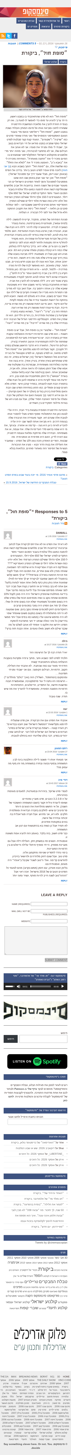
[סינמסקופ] (35, 8)
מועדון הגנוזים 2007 (27, 1400)
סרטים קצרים (14, 1291)
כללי (12, 1396)
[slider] (40, 986)
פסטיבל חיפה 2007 (54, 1419)
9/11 (52, 1376)
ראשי (66, 21)
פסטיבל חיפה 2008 (33, 1419)
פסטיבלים (11, 1295)
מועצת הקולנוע (8, 1400)
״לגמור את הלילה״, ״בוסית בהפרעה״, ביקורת (39, 1204)
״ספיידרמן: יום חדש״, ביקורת (47, 1226)
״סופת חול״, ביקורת (44, 53)
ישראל (19, 1396)
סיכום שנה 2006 (62, 1406)
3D (65, 1258)
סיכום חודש (27, 1291)
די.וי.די (32, 1390)
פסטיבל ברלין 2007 (20, 1413)
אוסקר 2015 (25, 1263)
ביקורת (63, 62)
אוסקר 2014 (37, 1263)
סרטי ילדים (54, 1409)
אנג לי (24, 1383)
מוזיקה (42, 1287)
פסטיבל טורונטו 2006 (11, 1419)
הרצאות (46, 27)
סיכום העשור (7, 1403)
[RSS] (3, 37)
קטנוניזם (42, 1308)
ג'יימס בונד (65, 1390)
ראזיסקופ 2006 (21, 1436)
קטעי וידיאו (60, 1436)
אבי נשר (59, 1257)
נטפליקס (62, 1291)
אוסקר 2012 (60, 1262)
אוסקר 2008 (55, 1383)
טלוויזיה (65, 1396)
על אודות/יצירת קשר (49, 21)
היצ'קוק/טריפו (54, 1393)
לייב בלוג (60, 1287)
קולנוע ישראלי (50, 62)
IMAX (13, 1376)
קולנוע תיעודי (57, 1308)
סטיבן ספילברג (41, 1291)
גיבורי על (33, 1270)
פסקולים (62, 1302)
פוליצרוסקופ (10, 1409)
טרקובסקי (29, 1396)
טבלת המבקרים (26, 21)
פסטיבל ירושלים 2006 (58, 1423)
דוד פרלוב (42, 1390)
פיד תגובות (58, 523)
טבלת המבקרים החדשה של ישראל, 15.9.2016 (31, 482)
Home (66, 1376)
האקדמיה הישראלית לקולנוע (55, 1276)
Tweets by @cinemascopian (51, 1242)
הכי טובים (40, 1393)
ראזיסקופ (34, 1436)
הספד (38, 1276)
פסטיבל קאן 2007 (41, 1426)
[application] (35, 986)
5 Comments (27, 43)
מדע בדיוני (50, 1287)
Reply (64, 634)
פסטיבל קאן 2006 (60, 1426)
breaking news (28, 1376)
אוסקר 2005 (28, 1380)
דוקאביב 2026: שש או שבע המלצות (35, 1148)
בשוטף (18, 1386)
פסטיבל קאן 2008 (22, 1426)
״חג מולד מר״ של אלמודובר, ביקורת (44, 1198)
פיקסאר (21, 1296)
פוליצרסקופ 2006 (60, 1413)
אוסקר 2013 (48, 1263)
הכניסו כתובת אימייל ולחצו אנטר (25, 1116)
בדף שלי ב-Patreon (25, 1088)
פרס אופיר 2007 (43, 1429)
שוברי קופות (29, 1308)
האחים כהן (14, 1270)
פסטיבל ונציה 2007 (26, 1416)
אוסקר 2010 (27, 1257)
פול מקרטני (23, 1409)
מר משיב (56, 1403)
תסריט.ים (32, 27)
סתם (33, 1409)
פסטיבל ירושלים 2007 (35, 1423)
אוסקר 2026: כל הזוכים (31, 1153)
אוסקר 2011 (14, 1257)
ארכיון (6, 1383)
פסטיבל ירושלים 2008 (13, 1423)
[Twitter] (9, 37)
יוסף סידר (19, 1282)
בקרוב (26, 1386)
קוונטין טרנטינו (9, 1429)
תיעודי (24, 1439)
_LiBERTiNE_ (56, 1153)
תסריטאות (14, 1308)
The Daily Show (46, 1380)
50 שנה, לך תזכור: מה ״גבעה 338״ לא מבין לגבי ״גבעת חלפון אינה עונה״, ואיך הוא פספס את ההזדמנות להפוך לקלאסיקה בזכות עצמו (37, 1215)
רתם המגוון (61, 748)
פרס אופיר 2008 (25, 1429)
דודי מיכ (62, 779)
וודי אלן (16, 1276)
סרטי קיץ (63, 1296)
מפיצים (18, 1287)
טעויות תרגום (53, 1396)
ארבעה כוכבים (60, 1270)
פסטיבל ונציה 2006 (47, 1416)
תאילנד (32, 1439)
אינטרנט (34, 1383)
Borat (44, 1376)
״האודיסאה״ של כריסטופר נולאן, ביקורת (33, 1142)
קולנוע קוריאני (30, 1432)
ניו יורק (47, 1403)
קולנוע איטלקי (61, 1432)
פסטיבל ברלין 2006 (41, 1413)
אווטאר (50, 1258)
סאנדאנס (53, 1291)
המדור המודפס (27, 1393)
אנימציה (13, 1262)
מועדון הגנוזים (45, 1400)
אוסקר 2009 (40, 1257)
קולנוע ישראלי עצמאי (18, 1302)
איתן (61, 1159)
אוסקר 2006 (14, 1380)
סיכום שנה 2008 (26, 1406)
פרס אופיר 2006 (61, 1429)
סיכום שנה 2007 (44, 1406)
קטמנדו (17, 1432)
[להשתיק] (18, 986)
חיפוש (64, 1033)
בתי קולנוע (7, 1386)
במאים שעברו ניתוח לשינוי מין (45, 1386)
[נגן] (62, 986)
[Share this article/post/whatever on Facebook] (62, 464)
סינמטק (12, 1406)
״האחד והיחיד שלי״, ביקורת (48, 1193)
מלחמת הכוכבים (30, 1287)
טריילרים (31, 1282)
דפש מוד (22, 1390)
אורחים (43, 1383)
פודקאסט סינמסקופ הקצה (42, 1295)
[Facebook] (14, 37)
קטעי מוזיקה (47, 1436)
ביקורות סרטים (61, 27)
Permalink (62, 539)
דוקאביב (24, 1270)
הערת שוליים (26, 1276)
